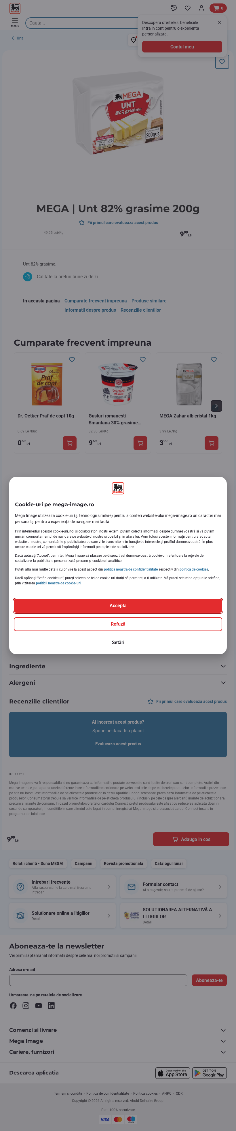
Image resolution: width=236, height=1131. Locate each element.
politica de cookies (194, 569)
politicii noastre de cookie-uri (58, 583)
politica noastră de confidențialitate (131, 569)
